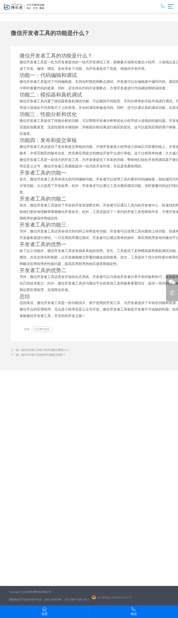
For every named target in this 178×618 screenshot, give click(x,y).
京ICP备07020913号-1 (76, 599)
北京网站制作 (42, 329)
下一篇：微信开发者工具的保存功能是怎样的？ (38, 354)
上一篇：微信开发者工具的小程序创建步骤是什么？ (41, 350)
